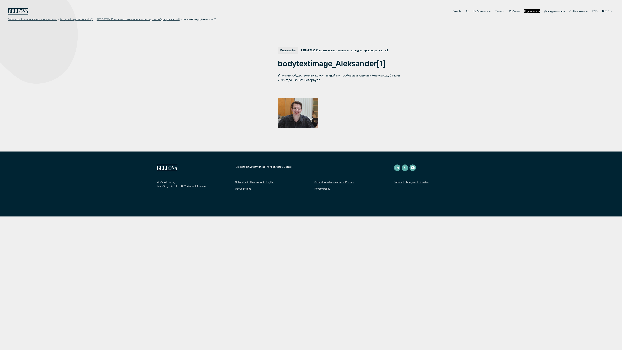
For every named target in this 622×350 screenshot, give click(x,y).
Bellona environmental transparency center (32, 19)
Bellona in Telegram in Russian (411, 182)
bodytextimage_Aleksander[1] (76, 19)
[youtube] (412, 167)
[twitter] (405, 167)
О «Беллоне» (577, 11)
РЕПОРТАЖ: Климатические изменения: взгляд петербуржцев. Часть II (138, 19)
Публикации (481, 11)
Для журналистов (554, 11)
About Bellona (243, 188)
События (514, 11)
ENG (595, 11)
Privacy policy (322, 188)
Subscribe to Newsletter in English (254, 182)
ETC (607, 11)
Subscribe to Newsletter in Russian (334, 182)
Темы (498, 11)
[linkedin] (397, 167)
